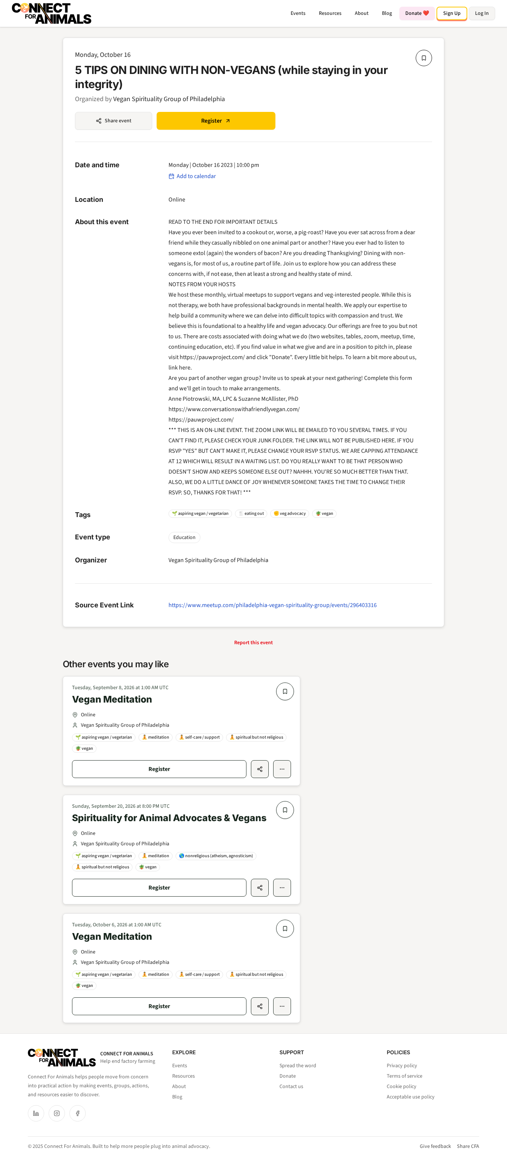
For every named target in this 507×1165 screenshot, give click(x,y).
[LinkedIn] (36, 1113)
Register (211, 121)
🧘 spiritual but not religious (256, 737)
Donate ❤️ (417, 13)
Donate (287, 1076)
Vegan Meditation (112, 699)
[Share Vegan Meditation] (260, 769)
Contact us (291, 1086)
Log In (482, 13)
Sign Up (452, 13)
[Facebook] (77, 1113)
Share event (118, 121)
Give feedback (435, 1146)
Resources (330, 13)
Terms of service (404, 1076)
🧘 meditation (155, 737)
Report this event (253, 642)
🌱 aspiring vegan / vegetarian (200, 513)
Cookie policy (401, 1086)
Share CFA (468, 1146)
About (362, 13)
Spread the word (297, 1065)
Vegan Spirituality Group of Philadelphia (169, 99)
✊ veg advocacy (290, 513)
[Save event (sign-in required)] (424, 58)
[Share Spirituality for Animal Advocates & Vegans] (260, 888)
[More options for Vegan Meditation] (282, 769)
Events (298, 13)
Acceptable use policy (411, 1097)
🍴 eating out (251, 513)
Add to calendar (196, 176)
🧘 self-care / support (199, 737)
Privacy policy (402, 1065)
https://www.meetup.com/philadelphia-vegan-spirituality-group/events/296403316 (273, 605)
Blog (387, 13)
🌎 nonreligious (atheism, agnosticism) (216, 856)
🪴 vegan (324, 513)
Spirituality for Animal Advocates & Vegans (169, 817)
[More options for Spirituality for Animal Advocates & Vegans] (282, 888)
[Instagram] (57, 1113)
